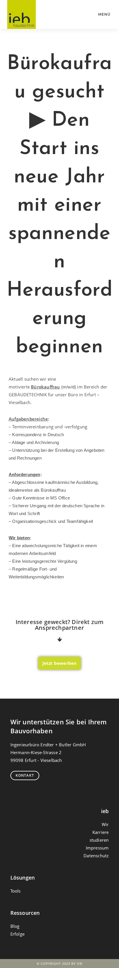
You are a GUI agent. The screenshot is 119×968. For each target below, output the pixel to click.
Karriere (100, 832)
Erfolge (17, 934)
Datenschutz (96, 855)
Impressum (97, 848)
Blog (15, 926)
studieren (99, 840)
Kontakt (25, 775)
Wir (105, 824)
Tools (15, 891)
